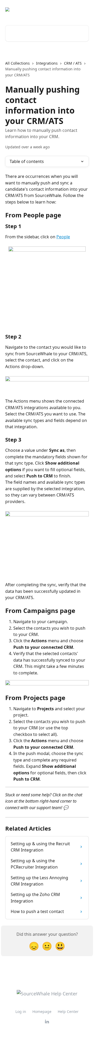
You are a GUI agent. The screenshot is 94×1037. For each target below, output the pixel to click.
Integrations (47, 63)
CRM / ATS (73, 63)
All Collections (17, 63)
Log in (20, 1011)
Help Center (68, 1011)
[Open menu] (84, 9)
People (63, 237)
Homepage (41, 1011)
